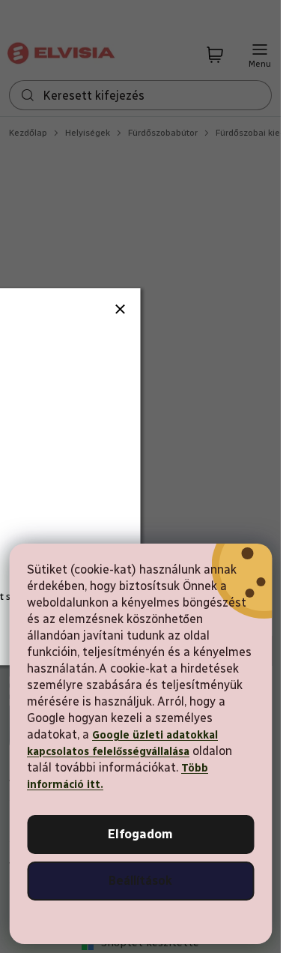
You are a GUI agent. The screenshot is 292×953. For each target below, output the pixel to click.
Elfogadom (140, 834)
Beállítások (140, 881)
